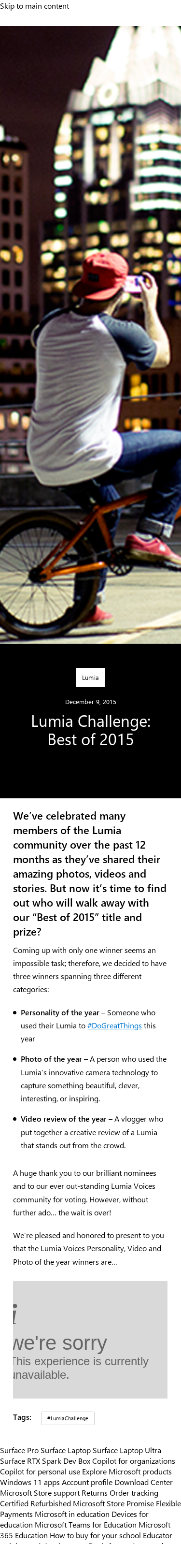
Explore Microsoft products (127, 1471)
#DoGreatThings (114, 1025)
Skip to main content (34, 5)
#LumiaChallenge (67, 1418)
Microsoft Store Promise (113, 1503)
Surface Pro (19, 1449)
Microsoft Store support (40, 1492)
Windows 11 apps (30, 1481)
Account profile (87, 1481)
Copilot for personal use (40, 1471)
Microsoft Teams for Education (86, 1524)
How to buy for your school (95, 1535)
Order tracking (134, 1492)
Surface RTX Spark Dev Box (45, 1460)
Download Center (143, 1481)
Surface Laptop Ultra (127, 1449)
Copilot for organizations (133, 1460)
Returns (95, 1492)
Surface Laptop (66, 1449)
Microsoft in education (72, 1513)
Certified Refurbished (35, 1503)
